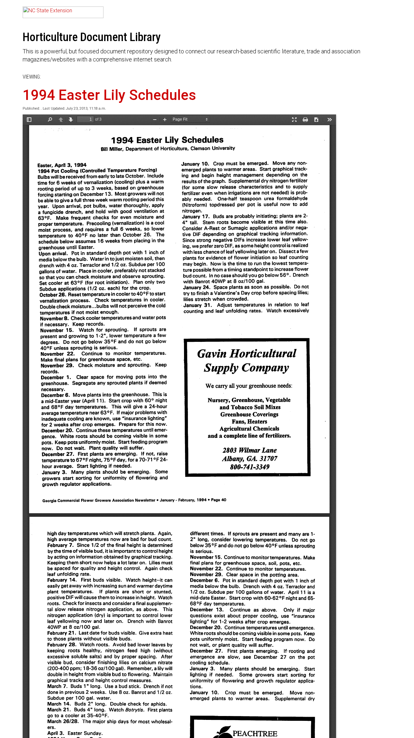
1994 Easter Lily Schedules (109, 95)
